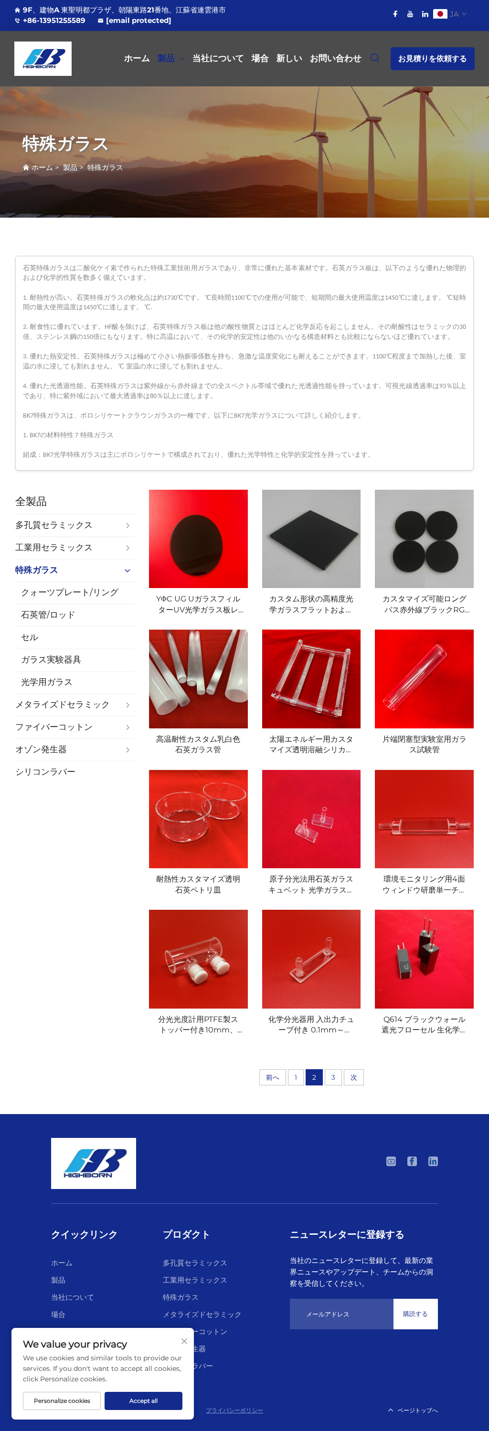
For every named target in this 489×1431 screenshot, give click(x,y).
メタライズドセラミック (202, 1314)
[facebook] (395, 14)
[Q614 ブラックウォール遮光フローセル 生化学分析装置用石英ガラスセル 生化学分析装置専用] (424, 959)
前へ (272, 1077)
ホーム (137, 58)
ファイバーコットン (195, 1331)
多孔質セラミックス (195, 1262)
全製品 (31, 501)
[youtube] (410, 14)
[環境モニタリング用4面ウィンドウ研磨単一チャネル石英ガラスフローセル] (424, 819)
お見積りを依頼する (432, 58)
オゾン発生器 (184, 1348)
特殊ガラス (105, 167)
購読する (415, 1313)
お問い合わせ (335, 58)
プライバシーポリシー (234, 1410)
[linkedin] (425, 14)
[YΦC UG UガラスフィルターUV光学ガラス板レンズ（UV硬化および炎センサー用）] (198, 539)
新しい (289, 58)
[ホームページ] (93, 1162)
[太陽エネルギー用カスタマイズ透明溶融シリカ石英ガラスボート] (311, 679)
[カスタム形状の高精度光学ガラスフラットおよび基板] (311, 539)
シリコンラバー (188, 1365)
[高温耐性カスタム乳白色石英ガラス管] (198, 679)
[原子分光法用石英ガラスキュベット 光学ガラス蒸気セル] (311, 819)
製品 (166, 58)
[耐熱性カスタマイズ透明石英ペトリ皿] (198, 819)
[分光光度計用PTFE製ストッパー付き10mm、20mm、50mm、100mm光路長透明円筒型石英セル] (198, 959)
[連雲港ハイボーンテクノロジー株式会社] (46, 59)
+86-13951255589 (54, 20)
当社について (218, 58)
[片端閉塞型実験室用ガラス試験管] (424, 679)
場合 (260, 58)
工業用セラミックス (195, 1279)
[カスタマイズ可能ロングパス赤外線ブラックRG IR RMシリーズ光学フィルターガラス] (424, 539)
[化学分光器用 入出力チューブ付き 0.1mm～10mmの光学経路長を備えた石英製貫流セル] (311, 959)
